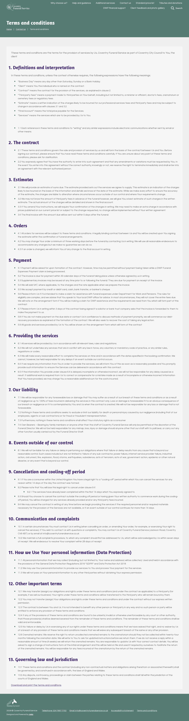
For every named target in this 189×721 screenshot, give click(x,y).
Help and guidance (81, 3)
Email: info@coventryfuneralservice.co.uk (89, 711)
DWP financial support (114, 8)
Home (9, 29)
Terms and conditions (147, 711)
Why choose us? (59, 3)
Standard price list (145, 3)
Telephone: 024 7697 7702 (54, 711)
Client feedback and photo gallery (147, 8)
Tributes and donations (170, 3)
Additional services (105, 3)
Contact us (125, 3)
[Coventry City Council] (13, 703)
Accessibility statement (122, 711)
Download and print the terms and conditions (36, 685)
